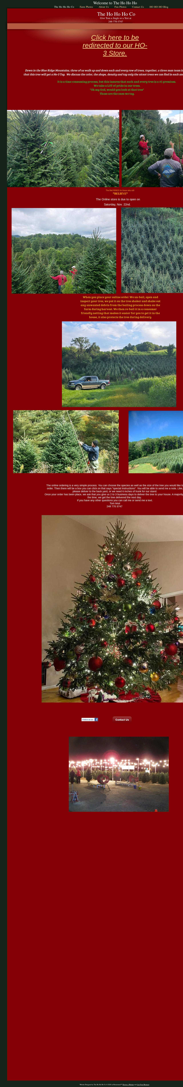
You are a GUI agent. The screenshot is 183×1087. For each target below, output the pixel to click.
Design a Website (128, 1084)
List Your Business (143, 1084)
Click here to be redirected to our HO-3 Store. (115, 45)
